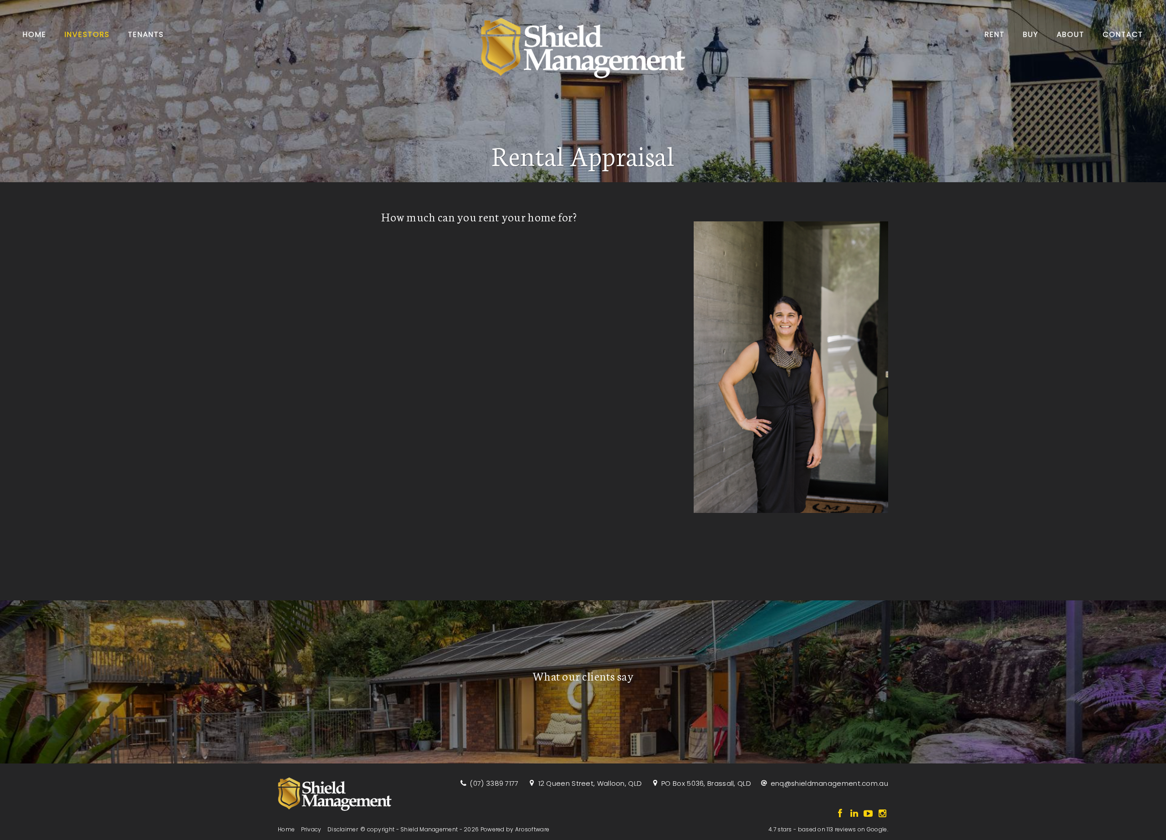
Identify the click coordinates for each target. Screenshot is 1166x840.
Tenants (146, 34)
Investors (87, 34)
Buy (1030, 34)
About (1070, 34)
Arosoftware (532, 829)
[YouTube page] (869, 814)
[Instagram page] (882, 814)
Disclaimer (342, 829)
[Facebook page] (841, 814)
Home (34, 34)
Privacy (311, 829)
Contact (1123, 34)
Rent (995, 34)
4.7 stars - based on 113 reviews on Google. (828, 829)
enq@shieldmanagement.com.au (829, 783)
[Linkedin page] (855, 814)
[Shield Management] (583, 45)
